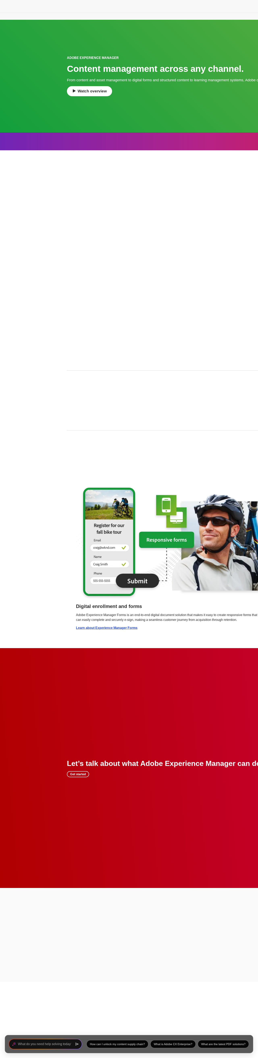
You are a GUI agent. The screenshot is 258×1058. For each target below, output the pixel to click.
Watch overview (92, 91)
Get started (78, 774)
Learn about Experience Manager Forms (106, 628)
